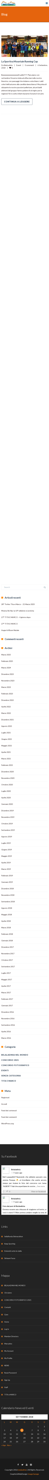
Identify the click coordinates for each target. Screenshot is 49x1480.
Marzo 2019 (6, 869)
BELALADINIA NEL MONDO (14, 1285)
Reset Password (10, 1373)
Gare (6, 1315)
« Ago (3, 1445)
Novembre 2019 (7, 817)
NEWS (6, 1365)
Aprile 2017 (6, 986)
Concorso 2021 (10, 1060)
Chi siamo (8, 1293)
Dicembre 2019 (7, 810)
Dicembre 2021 (7, 719)
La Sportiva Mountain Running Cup (19, 61)
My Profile (8, 1358)
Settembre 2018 (8, 901)
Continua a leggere (17, 101)
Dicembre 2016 (7, 1012)
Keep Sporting (9, 1244)
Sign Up (7, 1380)
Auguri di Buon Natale (10, 630)
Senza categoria (11, 1076)
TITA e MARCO (10, 1395)
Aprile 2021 (6, 752)
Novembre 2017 (7, 953)
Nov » (9, 1445)
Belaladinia (15, 1170)
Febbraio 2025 (7, 661)
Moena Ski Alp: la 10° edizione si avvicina (17, 611)
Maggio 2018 (6, 914)
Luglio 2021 (6, 732)
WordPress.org (7, 1123)
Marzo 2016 (6, 1038)
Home (6, 1322)
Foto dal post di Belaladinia (14, 1206)
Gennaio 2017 (7, 1005)
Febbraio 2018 (7, 934)
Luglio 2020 (6, 791)
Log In (6, 1329)
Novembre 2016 (7, 1018)
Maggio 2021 (6, 745)
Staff (6, 1387)
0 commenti (29, 65)
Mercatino (8, 1344)
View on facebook (38, 1191)
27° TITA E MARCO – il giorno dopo (16, 617)
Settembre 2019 (8, 830)
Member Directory (11, 1336)
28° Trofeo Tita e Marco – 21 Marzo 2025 (18, 604)
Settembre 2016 (8, 1025)
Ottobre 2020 (7, 784)
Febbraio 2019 (7, 875)
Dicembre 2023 (7, 674)
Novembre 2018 (7, 895)
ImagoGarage (33, 1474)
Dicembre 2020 (7, 771)
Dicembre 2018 (7, 888)
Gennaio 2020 (7, 804)
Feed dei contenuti (9, 1110)
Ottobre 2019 (7, 823)
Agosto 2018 (6, 908)
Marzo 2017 (6, 992)
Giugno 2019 (6, 849)
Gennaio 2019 (7, 882)
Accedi (4, 1104)
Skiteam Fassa (9, 1258)
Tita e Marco (8, 1081)
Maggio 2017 (6, 979)
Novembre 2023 (7, 681)
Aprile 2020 (6, 797)
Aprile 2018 (6, 921)
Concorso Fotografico (15, 1065)
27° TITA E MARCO (9, 624)
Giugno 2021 (6, 739)
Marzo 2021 (6, 758)
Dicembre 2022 (7, 700)
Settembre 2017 (8, 966)
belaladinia (22, 1470)
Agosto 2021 (6, 726)
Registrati (5, 1097)
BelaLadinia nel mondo (14, 1055)
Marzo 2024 (6, 668)
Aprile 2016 (6, 1031)
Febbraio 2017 (7, 999)
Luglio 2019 (6, 843)
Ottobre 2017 (7, 960)
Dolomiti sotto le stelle (13, 1251)
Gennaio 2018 (7, 940)
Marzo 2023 (6, 687)
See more (41, 1186)
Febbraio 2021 (7, 765)
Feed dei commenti (9, 1117)
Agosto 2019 (6, 836)
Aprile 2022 (6, 706)
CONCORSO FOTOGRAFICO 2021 (17, 1300)
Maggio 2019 (6, 856)
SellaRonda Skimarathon (13, 1236)
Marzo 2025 (6, 655)
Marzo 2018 (6, 927)
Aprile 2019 (6, 862)
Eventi (18, 65)
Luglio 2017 (6, 973)
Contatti (7, 1307)
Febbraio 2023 (7, 694)
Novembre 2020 (7, 778)
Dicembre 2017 (7, 947)
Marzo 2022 (6, 713)
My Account (8, 1351)
